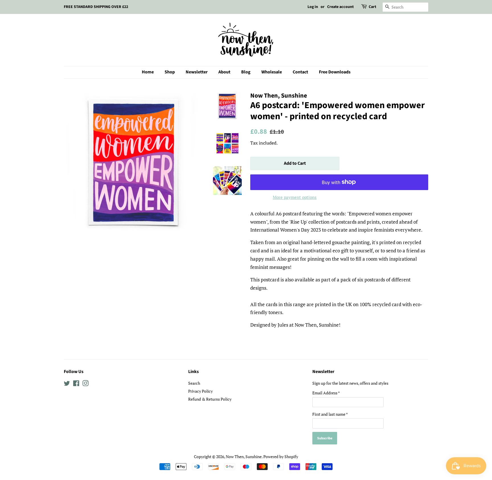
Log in (313, 7)
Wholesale (271, 72)
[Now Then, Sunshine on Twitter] (67, 384)
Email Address (326, 392)
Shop (170, 72)
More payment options (295, 197)
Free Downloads (334, 72)
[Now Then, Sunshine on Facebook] (76, 384)
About (224, 72)
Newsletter (197, 72)
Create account (340, 7)
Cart (372, 7)
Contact (300, 72)
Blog (246, 72)
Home (148, 72)
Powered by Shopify (280, 456)
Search (194, 383)
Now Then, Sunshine (244, 456)
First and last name (330, 414)
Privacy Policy (200, 391)
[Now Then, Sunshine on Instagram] (85, 384)
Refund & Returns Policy (209, 399)
